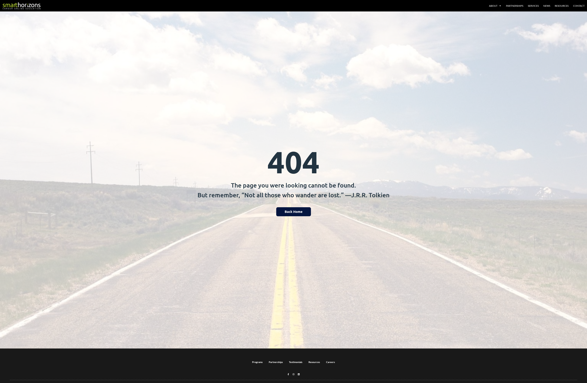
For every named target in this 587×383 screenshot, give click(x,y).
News (546, 5)
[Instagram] (293, 374)
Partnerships (514, 5)
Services (533, 5)
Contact (579, 5)
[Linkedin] (299, 374)
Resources (562, 5)
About (493, 5)
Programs (257, 362)
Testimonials (295, 362)
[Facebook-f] (288, 374)
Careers (330, 362)
